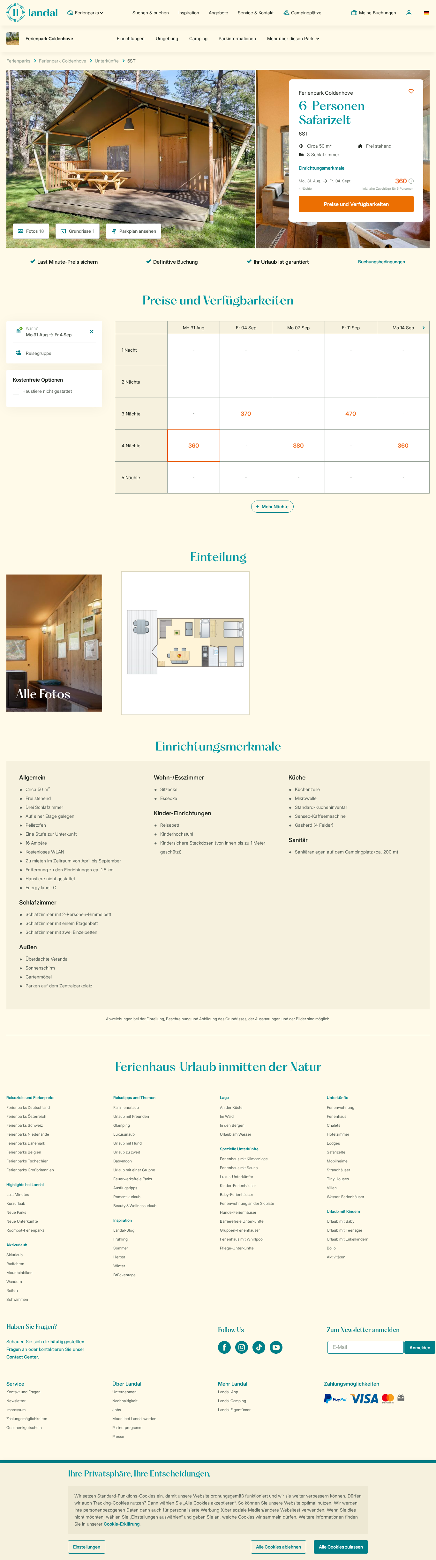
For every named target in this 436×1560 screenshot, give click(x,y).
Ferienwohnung (340, 1107)
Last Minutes (17, 1194)
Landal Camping (232, 1400)
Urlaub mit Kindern (343, 1211)
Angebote (218, 12)
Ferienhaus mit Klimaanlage (244, 1158)
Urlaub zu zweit (126, 1152)
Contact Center (22, 1356)
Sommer (120, 1248)
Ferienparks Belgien (23, 1152)
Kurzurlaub (15, 1203)
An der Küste (231, 1107)
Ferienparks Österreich (26, 1116)
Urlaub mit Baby (340, 1221)
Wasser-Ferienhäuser (345, 1196)
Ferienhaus (336, 1116)
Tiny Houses (338, 1178)
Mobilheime (337, 1161)
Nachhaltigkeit (125, 1400)
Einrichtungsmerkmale (321, 168)
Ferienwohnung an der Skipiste (247, 1203)
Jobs (116, 1409)
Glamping (121, 1125)
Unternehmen (124, 1391)
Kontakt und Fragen (23, 1391)
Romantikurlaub (126, 1196)
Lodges (333, 1143)
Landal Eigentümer (234, 1409)
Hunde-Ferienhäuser (238, 1212)
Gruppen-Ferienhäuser (240, 1230)
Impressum (16, 1409)
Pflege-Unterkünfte (237, 1248)
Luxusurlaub (124, 1134)
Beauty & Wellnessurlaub (134, 1205)
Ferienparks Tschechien (27, 1161)
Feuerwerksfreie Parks (132, 1178)
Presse (118, 1436)
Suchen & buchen (150, 12)
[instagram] (242, 1352)
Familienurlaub (126, 1107)
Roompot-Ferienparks (25, 1230)
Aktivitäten (336, 1257)
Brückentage (124, 1274)
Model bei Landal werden (134, 1418)
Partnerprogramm (127, 1427)
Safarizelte (336, 1152)
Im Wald (227, 1116)
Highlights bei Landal (25, 1184)
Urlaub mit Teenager (344, 1230)
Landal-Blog (123, 1230)
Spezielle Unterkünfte (239, 1148)
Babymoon (122, 1161)
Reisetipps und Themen (134, 1097)
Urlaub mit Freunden (131, 1116)
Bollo (331, 1248)
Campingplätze (306, 12)
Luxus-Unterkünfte (236, 1176)
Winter (119, 1265)
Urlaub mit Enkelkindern (347, 1239)
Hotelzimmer (338, 1134)
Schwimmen (17, 1299)
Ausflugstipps (125, 1187)
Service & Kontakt (256, 12)
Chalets (333, 1125)
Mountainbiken (19, 1272)
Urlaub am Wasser (235, 1134)
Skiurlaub (14, 1254)
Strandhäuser (338, 1170)
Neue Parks (16, 1212)
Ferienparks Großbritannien (30, 1170)
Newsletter (16, 1400)
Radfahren (15, 1263)
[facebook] (225, 1352)
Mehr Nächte (275, 506)
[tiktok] (259, 1352)
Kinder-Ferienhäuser (238, 1185)
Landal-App (228, 1391)
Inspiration (188, 12)
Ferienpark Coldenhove (326, 93)
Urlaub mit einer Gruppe (134, 1170)
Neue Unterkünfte (22, 1221)
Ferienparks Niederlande (27, 1134)
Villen (332, 1187)
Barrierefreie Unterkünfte (242, 1221)
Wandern (14, 1281)
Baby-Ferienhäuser (236, 1194)
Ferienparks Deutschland (28, 1107)
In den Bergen (232, 1125)
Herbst (119, 1257)
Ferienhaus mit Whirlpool (242, 1239)
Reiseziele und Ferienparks (30, 1097)
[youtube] (276, 1352)
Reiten (12, 1290)
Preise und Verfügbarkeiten (356, 204)
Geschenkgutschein (24, 1427)
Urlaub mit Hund (127, 1143)
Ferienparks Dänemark (25, 1143)
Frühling (120, 1239)
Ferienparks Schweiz (24, 1125)
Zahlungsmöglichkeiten (26, 1418)
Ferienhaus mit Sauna (239, 1167)
